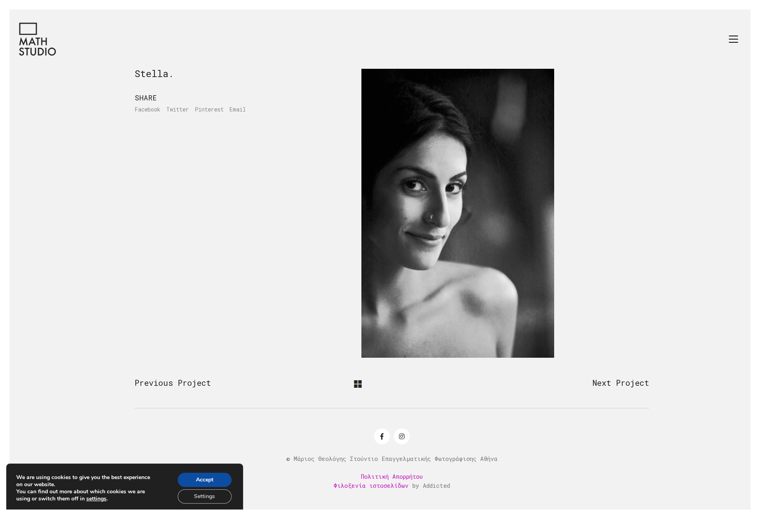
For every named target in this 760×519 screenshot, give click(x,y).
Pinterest (209, 109)
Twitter (177, 109)
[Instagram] (402, 436)
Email (238, 109)
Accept (204, 479)
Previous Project (173, 382)
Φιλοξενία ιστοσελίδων (371, 485)
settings (96, 498)
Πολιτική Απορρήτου (392, 476)
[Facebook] (382, 436)
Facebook (147, 109)
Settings (204, 496)
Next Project (621, 382)
